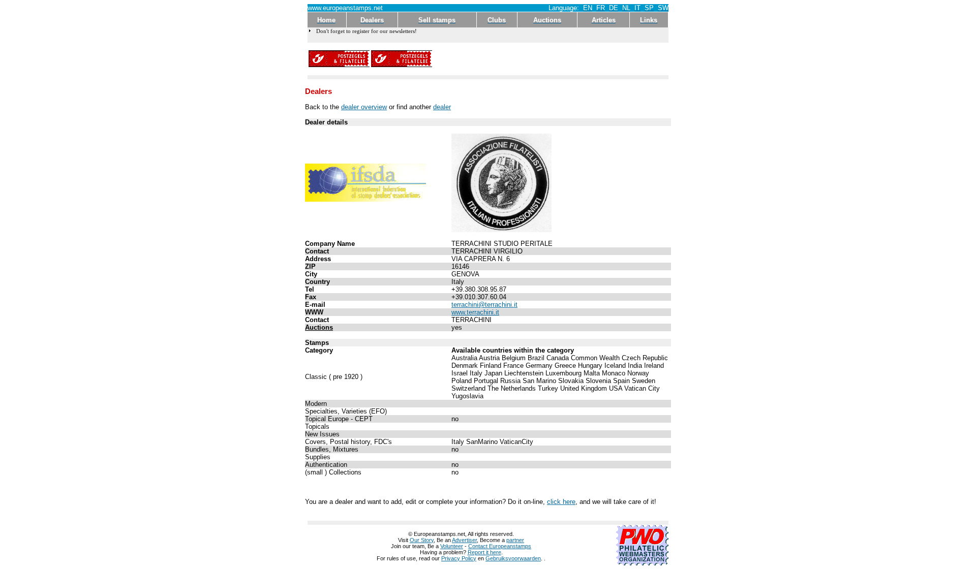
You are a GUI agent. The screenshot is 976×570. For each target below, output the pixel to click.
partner (515, 540)
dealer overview (364, 107)
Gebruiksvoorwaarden (513, 558)
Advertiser (464, 540)
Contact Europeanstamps (499, 546)
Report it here (484, 552)
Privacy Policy (458, 558)
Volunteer (451, 546)
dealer (442, 107)
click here (561, 501)
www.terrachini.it (475, 312)
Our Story (422, 540)
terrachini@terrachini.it (484, 304)
